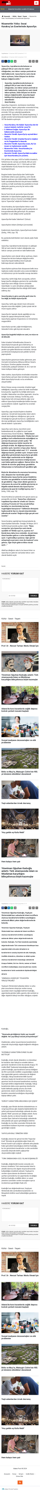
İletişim (21, 1474)
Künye (14, 1474)
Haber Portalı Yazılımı (11, 1489)
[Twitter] (5, 61)
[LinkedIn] (8, 61)
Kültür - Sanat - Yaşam (20, 16)
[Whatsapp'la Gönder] (11, 61)
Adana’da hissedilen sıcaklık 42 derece (21, 9)
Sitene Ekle (19, 1476)
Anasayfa (7, 16)
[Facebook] (2, 61)
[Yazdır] (15, 61)
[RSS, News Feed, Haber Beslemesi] (20, 1482)
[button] (30, 61)
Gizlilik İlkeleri (30, 1474)
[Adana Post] (7, 3)
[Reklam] (16, 1012)
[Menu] (36, 3)
